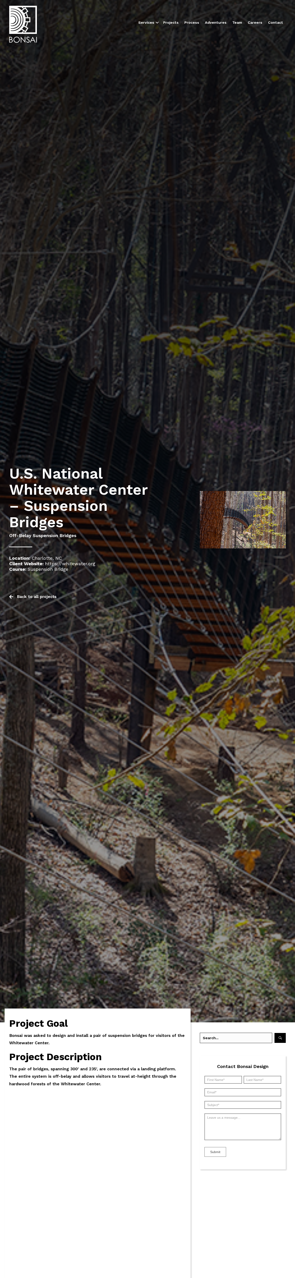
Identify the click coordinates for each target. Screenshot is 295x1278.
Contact (275, 22)
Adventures (216, 22)
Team (237, 22)
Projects (171, 22)
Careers (255, 22)
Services (146, 22)
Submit (215, 1152)
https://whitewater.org (70, 563)
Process (191, 22)
